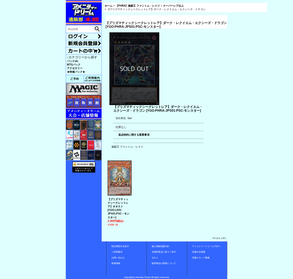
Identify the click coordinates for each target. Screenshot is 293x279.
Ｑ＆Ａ (155, 257)
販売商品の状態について (164, 263)
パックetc (72, 61)
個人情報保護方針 (160, 246)
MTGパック (74, 64)
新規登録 (83, 43)
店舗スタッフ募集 (201, 257)
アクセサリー (75, 68)
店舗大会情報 (198, 252)
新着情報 (115, 263)
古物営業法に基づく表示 (164, 252)
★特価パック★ (76, 71)
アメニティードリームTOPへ (206, 246)
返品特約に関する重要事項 (133, 134)
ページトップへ (219, 238)
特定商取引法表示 (120, 246)
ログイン (83, 36)
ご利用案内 (116, 252)
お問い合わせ (118, 257)
